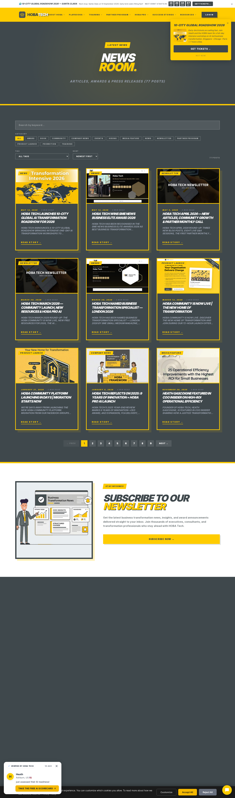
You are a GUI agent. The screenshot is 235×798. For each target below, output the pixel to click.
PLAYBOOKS (75, 15)
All (19, 138)
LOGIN (209, 15)
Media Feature (130, 138)
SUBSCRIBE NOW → (161, 539)
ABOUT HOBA (55, 15)
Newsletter (164, 138)
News (148, 138)
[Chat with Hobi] (227, 790)
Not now (201, 55)
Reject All (208, 792)
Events (99, 138)
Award (31, 138)
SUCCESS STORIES (163, 15)
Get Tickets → (201, 48)
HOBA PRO (140, 15)
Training (67, 144)
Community (59, 138)
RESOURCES (187, 15)
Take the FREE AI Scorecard (35, 789)
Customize (166, 792)
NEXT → (163, 443)
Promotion (49, 144)
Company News (80, 138)
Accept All (187, 792)
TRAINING (94, 15)
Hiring (113, 138)
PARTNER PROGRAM (117, 15)
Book (43, 138)
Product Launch (27, 144)
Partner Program (187, 138)
